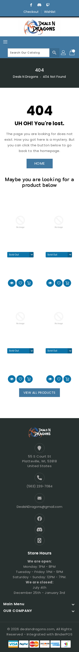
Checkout (31, 12)
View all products (39, 392)
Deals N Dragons (25, 76)
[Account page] (63, 52)
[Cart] (72, 52)
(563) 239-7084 (39, 486)
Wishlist (50, 12)
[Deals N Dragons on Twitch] (48, 5)
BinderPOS (64, 634)
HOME (39, 163)
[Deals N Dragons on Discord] (39, 5)
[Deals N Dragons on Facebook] (31, 5)
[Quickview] (12, 283)
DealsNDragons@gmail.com (39, 506)
